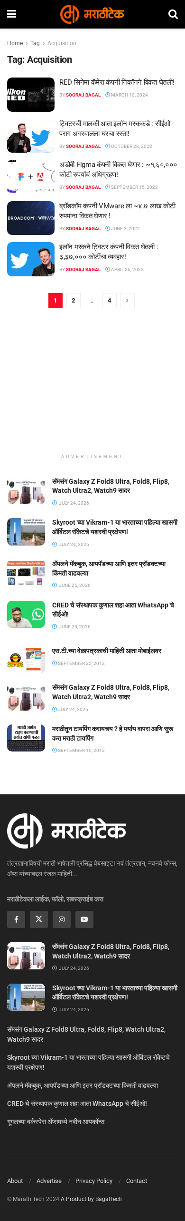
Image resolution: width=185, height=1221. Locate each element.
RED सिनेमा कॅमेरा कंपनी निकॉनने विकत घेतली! (116, 82)
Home (15, 43)
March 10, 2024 (129, 95)
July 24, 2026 (72, 709)
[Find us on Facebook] (16, 919)
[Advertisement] (92, 386)
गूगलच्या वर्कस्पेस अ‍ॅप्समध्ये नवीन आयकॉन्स (55, 1121)
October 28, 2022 (131, 146)
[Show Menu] (11, 14)
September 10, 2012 (81, 750)
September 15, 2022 (134, 187)
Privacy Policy (93, 1180)
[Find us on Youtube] (84, 919)
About (15, 1180)
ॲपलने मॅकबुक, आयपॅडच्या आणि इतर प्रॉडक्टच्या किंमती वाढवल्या (82, 1085)
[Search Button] (173, 14)
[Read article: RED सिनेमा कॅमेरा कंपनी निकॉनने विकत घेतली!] (31, 95)
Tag (35, 43)
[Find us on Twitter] (39, 919)
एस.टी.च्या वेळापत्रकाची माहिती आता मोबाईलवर (106, 650)
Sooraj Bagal (83, 95)
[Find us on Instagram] (62, 919)
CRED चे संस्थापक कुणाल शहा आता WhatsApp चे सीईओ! (77, 1103)
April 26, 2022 (127, 269)
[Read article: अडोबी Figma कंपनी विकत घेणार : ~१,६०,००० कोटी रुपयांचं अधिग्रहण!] (31, 177)
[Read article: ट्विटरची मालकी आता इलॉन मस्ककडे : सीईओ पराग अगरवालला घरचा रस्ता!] (31, 136)
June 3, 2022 (125, 228)
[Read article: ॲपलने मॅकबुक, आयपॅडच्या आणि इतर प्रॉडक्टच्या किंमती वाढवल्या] (26, 572)
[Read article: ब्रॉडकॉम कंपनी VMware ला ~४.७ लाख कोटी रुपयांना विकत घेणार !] (31, 218)
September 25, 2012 (81, 663)
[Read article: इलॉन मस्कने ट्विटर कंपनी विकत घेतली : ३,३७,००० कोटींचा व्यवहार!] (31, 259)
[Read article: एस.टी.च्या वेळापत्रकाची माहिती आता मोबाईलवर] (26, 660)
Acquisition (61, 43)
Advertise (49, 1180)
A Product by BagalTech (91, 1199)
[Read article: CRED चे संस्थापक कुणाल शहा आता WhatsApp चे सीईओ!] (26, 614)
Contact (136, 1180)
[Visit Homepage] (92, 14)
